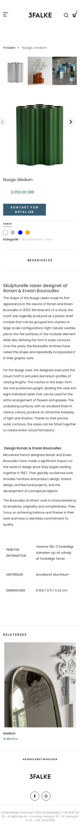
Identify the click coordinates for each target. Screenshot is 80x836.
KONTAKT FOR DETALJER (25, 209)
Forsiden (9, 48)
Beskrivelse (40, 260)
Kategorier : (11, 239)
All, (24, 239)
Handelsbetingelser (40, 759)
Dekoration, (35, 239)
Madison (9, 733)
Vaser (48, 239)
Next (71, 122)
